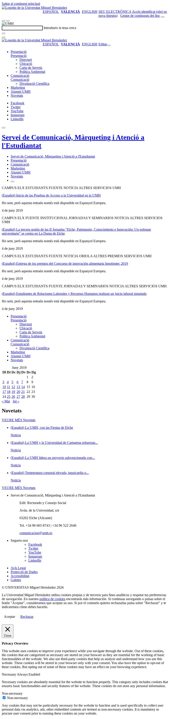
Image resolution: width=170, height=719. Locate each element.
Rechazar (26, 616)
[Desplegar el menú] (8, 20)
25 (8, 396)
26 (13, 396)
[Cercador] (162, 16)
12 (13, 387)
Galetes (16, 580)
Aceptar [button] (9, 616)
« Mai (6, 401)
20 (18, 392)
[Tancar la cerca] (3, 37)
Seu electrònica (115, 12)
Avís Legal (18, 568)
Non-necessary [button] (12, 693)
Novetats (17, 95)
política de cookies (52, 599)
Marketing (18, 87)
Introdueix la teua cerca (60, 28)
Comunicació (20, 75)
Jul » (16, 401)
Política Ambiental (32, 71)
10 (4, 387)
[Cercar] (3, 33)
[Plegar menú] (108, 45)
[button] (19, 56)
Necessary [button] (9, 674)
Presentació (19, 52)
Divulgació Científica (34, 83)
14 (23, 387)
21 (23, 392)
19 (13, 392)
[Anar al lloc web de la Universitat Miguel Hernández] (34, 8)
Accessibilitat (20, 576)
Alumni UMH (21, 91)
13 (18, 387)
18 (8, 392)
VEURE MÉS (18, 420)
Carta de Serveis (30, 68)
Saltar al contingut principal (21, 4)
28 (23, 396)
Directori (25, 60)
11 (8, 387)
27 (18, 396)
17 (4, 392)
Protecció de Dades (24, 572)
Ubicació (25, 64)
